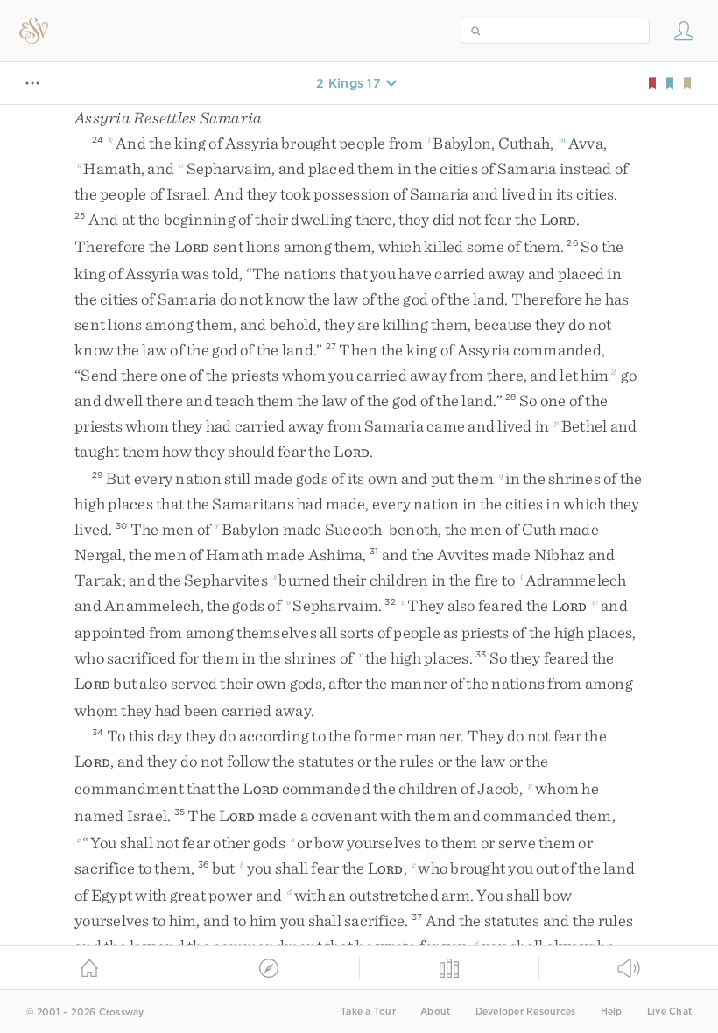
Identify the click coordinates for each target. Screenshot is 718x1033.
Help (612, 1011)
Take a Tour (368, 1011)
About (435, 1011)
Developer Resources (525, 1011)
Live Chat (669, 1011)
